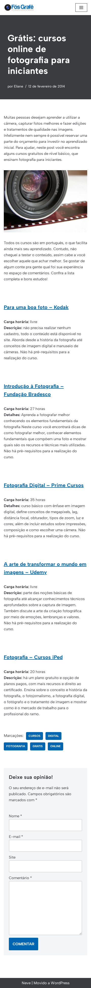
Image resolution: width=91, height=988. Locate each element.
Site (12, 857)
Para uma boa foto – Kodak (36, 307)
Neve (26, 983)
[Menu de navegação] (81, 7)
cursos (34, 736)
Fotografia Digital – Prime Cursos (44, 485)
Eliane (18, 86)
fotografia (15, 746)
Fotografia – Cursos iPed (33, 657)
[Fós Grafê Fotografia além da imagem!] (19, 8)
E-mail (16, 836)
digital (53, 736)
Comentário (20, 878)
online (55, 746)
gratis (38, 746)
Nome (15, 816)
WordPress (60, 983)
